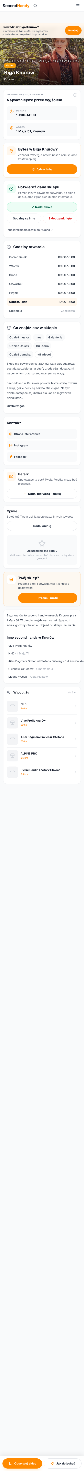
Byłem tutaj (44, 169)
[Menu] (78, 5)
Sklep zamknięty (60, 218)
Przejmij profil (48, 598)
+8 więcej (44, 354)
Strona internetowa (27, 434)
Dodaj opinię (42, 526)
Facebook (21, 457)
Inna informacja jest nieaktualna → (30, 230)
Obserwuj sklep (25, 1463)
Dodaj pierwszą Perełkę (44, 494)
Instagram (21, 445)
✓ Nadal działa (42, 207)
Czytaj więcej (16, 406)
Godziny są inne (24, 218)
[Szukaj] (35, 5)
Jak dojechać (65, 1463)
